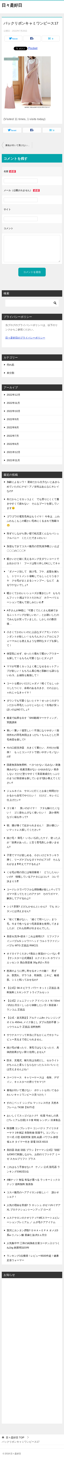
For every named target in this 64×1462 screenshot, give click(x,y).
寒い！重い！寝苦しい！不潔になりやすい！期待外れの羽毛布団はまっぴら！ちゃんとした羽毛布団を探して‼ (33, 735)
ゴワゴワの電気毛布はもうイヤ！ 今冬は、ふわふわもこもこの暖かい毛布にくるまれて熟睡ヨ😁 (33, 521)
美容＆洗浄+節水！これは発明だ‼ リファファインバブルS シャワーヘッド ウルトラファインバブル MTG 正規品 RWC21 (33, 941)
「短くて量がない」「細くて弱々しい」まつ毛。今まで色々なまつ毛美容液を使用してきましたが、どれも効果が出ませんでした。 (33, 924)
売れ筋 (10, 364)
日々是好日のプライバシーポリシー (25, 337)
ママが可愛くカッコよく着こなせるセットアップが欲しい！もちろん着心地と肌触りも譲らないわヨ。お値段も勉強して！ (33, 671)
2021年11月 (13, 460)
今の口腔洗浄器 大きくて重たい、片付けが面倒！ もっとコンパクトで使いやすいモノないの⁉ (33, 752)
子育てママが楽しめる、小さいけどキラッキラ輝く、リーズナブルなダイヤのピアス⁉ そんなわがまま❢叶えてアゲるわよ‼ (33, 859)
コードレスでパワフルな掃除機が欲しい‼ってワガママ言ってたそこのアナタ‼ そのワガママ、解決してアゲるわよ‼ (33, 894)
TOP (15, 1437)
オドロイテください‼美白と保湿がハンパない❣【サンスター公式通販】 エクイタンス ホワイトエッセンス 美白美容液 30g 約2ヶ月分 (33, 958)
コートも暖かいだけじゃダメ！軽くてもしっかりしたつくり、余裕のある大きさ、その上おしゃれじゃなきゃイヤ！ (33, 688)
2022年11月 (13, 402)
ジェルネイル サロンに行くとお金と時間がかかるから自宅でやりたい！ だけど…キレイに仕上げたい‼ (33, 795)
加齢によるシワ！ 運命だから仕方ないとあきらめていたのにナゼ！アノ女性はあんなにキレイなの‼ (33, 486)
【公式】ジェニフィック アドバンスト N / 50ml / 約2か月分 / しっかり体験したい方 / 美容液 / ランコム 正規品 (33, 1005)
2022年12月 (13, 394)
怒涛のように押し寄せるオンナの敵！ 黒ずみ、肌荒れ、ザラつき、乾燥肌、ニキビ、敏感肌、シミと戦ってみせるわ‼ (33, 975)
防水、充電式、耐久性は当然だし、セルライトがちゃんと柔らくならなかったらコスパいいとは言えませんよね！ (33, 1065)
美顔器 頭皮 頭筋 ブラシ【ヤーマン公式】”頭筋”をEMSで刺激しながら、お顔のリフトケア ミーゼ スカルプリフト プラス (33, 1154)
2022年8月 (13, 427)
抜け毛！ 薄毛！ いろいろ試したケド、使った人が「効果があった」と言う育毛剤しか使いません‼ (33, 842)
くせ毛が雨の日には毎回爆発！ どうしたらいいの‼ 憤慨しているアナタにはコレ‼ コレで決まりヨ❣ (33, 877)
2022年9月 (13, 419)
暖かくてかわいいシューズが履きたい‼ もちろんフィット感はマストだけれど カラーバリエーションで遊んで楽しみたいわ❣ (33, 597)
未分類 (10, 372)
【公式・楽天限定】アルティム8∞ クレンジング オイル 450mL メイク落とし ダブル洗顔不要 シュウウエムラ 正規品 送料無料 (33, 1022)
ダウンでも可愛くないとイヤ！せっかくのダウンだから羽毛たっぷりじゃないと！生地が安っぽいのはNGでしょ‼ (33, 705)
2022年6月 (13, 444)
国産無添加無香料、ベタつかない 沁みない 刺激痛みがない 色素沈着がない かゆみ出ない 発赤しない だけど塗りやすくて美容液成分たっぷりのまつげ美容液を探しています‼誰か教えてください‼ (33, 773)
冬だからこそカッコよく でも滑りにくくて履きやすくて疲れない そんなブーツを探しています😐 (33, 503)
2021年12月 (13, 452)
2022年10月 (13, 411)
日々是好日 (12, 5)
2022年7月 (13, 435)
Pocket (32, 48)
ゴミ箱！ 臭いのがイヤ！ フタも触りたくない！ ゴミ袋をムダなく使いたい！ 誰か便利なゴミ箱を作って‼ (33, 812)
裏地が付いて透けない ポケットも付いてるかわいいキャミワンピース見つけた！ (18, 145)
